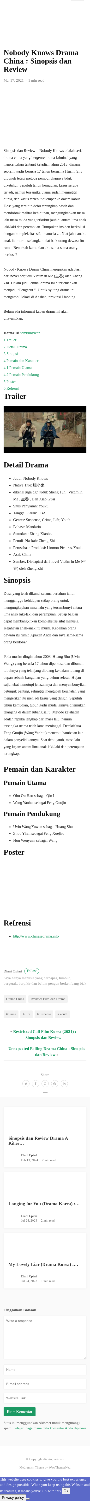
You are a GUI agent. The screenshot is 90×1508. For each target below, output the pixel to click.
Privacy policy (13, 1497)
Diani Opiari (20, 971)
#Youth (62, 1014)
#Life (26, 1014)
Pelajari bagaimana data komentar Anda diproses (49, 1428)
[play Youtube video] (45, 429)
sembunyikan (30, 333)
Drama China (15, 999)
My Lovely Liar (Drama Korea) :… (43, 1264)
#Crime (11, 1014)
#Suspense (44, 1014)
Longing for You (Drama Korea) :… (44, 1203)
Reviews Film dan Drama (48, 999)
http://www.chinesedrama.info (36, 936)
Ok (66, 1491)
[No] (28, 1499)
